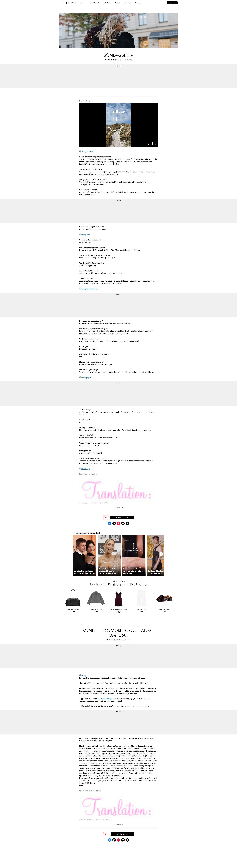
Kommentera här (122, 517)
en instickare (111, 640)
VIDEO (117, 3)
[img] (106, 517)
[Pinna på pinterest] (118, 523)
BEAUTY (83, 3)
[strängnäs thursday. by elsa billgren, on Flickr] (88, 288)
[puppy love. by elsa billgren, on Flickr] (85, 234)
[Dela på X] (114, 523)
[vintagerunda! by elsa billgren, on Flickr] (86, 151)
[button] (84, 555)
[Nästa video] (161, 554)
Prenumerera (172, 3)
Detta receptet (107, 698)
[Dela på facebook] (109, 523)
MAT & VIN (107, 3)
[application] (118, 125)
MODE (73, 3)
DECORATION (95, 3)
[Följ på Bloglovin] (127, 523)
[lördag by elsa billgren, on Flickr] (82, 675)
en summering (110, 60)
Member (138, 3)
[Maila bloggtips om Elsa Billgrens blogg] (123, 523)
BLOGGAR (127, 3)
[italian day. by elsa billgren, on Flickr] (84, 468)
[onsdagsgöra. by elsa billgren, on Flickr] (85, 377)
